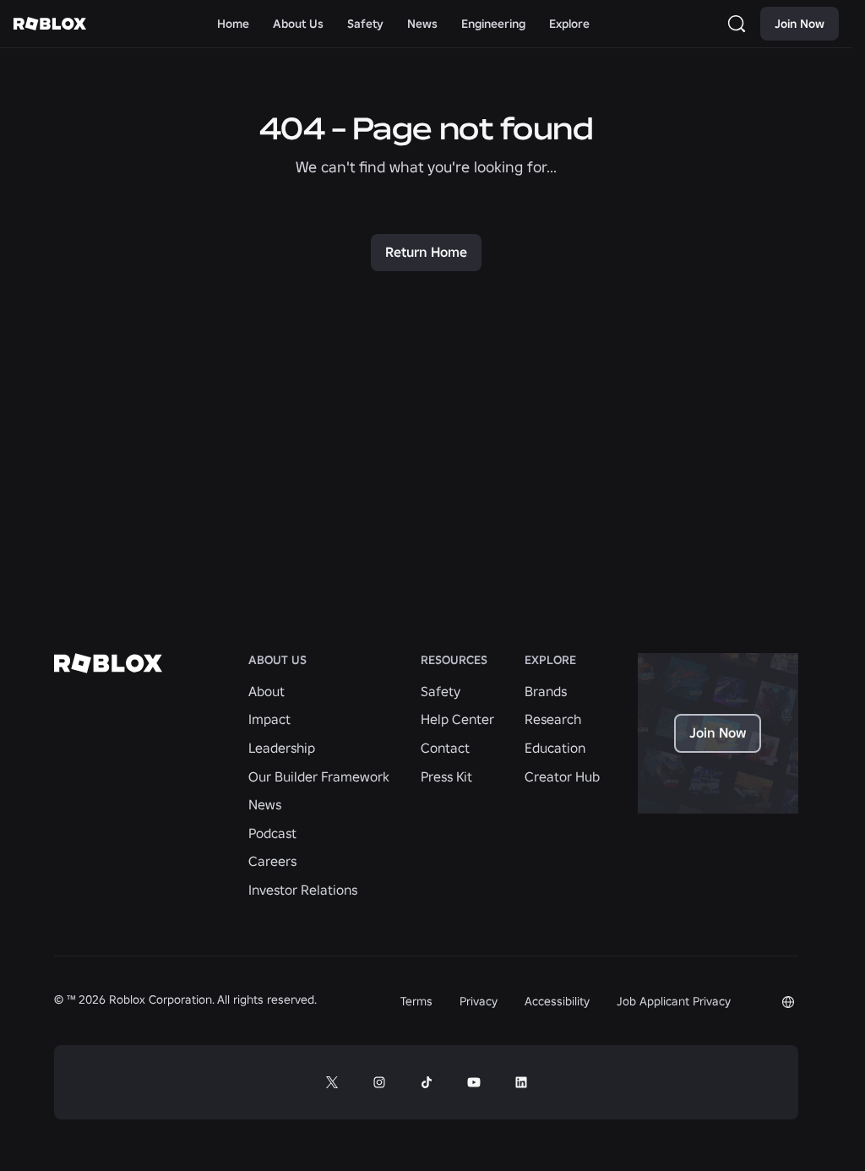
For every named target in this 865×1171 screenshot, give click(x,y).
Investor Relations (302, 889)
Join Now (799, 23)
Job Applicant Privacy (674, 1001)
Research (553, 719)
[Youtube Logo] (474, 1082)
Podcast (272, 833)
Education (555, 747)
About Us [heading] (277, 660)
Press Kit (446, 776)
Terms (416, 1001)
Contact (445, 747)
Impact (269, 719)
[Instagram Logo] (379, 1082)
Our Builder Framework (318, 776)
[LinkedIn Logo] (521, 1082)
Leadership (281, 747)
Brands (546, 691)
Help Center (457, 719)
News (264, 804)
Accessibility (557, 1001)
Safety (440, 691)
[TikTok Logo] (426, 1082)
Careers (272, 860)
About (266, 691)
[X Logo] (332, 1082)
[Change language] (788, 1002)
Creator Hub (562, 776)
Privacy (479, 1001)
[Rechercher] (740, 23)
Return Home (426, 251)
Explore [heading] (550, 660)
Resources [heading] (454, 660)
